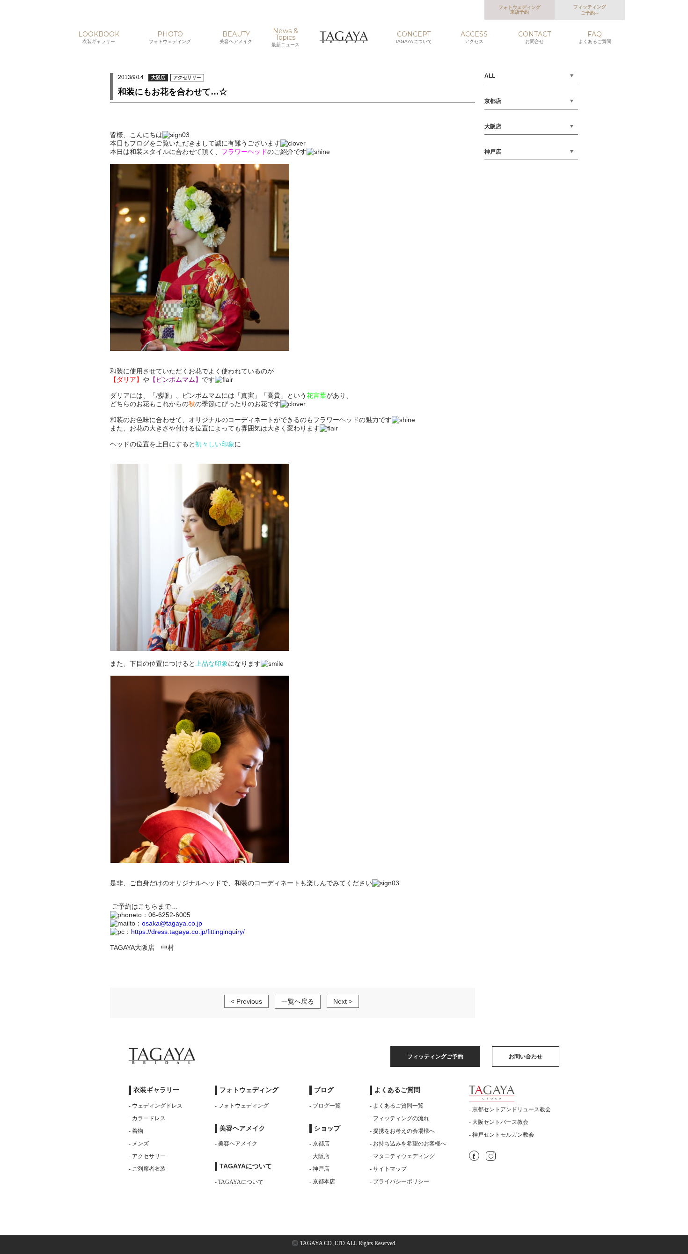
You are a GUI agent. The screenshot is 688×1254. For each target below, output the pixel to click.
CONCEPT (413, 37)
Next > (342, 1001)
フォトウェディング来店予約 (519, 10)
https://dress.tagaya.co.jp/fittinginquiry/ (188, 931)
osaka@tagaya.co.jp (172, 923)
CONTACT (534, 37)
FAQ (594, 37)
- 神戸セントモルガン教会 (501, 1134)
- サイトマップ (388, 1169)
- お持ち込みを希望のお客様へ (408, 1143)
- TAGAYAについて (239, 1182)
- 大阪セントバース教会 (498, 1122)
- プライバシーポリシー (399, 1181)
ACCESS (474, 37)
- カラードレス (147, 1118)
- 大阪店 (319, 1156)
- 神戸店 (319, 1169)
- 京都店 (319, 1143)
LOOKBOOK (98, 37)
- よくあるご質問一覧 (397, 1105)
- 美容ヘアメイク (236, 1143)
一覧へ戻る (297, 1001)
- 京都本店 (322, 1181)
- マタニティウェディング (402, 1156)
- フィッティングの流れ (399, 1118)
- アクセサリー (147, 1156)
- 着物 (136, 1131)
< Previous (246, 1001)
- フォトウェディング (242, 1105)
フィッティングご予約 (589, 9)
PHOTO (170, 37)
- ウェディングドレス (156, 1105)
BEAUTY (236, 37)
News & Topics (285, 37)
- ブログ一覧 (325, 1105)
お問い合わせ (525, 1056)
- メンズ (139, 1143)
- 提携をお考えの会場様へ (402, 1131)
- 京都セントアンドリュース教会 (510, 1109)
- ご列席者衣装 (147, 1169)
